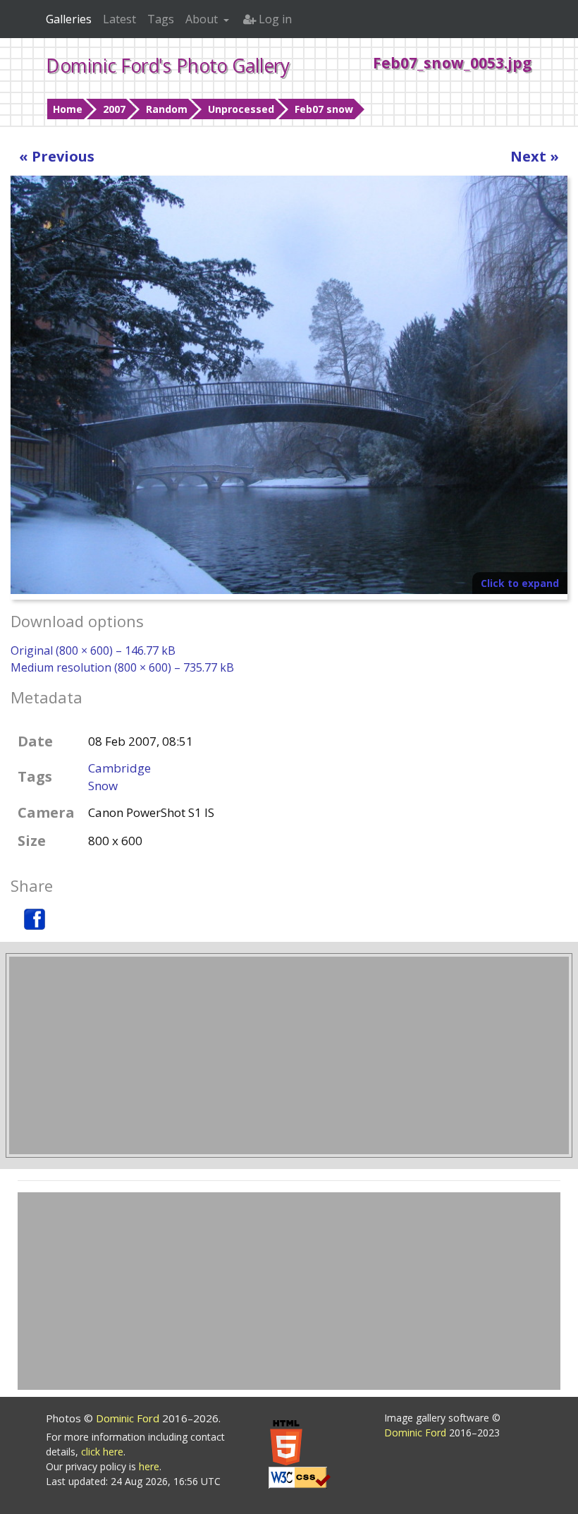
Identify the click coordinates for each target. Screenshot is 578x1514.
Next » (534, 156)
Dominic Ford (129, 1418)
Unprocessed (241, 109)
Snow (103, 785)
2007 (114, 109)
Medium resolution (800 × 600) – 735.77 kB (122, 667)
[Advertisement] (289, 1055)
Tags (160, 19)
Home (67, 109)
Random (166, 109)
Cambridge (119, 768)
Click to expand (520, 583)
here (149, 1466)
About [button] (203, 19)
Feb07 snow (324, 109)
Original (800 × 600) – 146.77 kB (93, 650)
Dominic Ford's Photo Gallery (168, 65)
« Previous (56, 156)
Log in (274, 19)
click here (102, 1451)
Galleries (69, 19)
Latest (119, 19)
